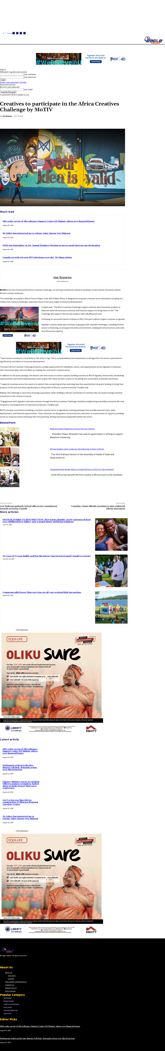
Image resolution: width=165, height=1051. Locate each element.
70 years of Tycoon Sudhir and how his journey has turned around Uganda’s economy (47, 556)
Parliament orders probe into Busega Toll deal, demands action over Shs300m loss (20, 767)
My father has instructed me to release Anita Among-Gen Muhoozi (36, 233)
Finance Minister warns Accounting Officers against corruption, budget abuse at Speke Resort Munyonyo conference (21, 785)
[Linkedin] (21, 33)
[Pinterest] (102, 122)
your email (28, 89)
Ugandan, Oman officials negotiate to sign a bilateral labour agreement (98, 507)
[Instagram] (17, 33)
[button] (122, 47)
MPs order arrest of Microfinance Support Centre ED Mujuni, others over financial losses (48, 221)
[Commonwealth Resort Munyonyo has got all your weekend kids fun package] (111, 607)
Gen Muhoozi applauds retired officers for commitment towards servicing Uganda (28, 507)
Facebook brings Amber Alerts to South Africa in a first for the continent (82, 469)
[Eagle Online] (153, 40)
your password (30, 77)
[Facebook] (14, 33)
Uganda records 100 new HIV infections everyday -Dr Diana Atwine (37, 257)
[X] (24, 33)
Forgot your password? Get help (13, 82)
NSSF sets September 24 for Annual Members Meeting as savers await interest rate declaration (51, 245)
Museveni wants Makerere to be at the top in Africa (72, 428)
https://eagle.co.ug (62, 281)
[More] (120, 122)
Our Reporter (7, 116)
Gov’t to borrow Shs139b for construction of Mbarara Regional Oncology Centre (20, 802)
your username (30, 74)
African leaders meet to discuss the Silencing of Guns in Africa (77, 449)
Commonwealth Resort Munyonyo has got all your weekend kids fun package (42, 592)
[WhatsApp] (111, 122)
